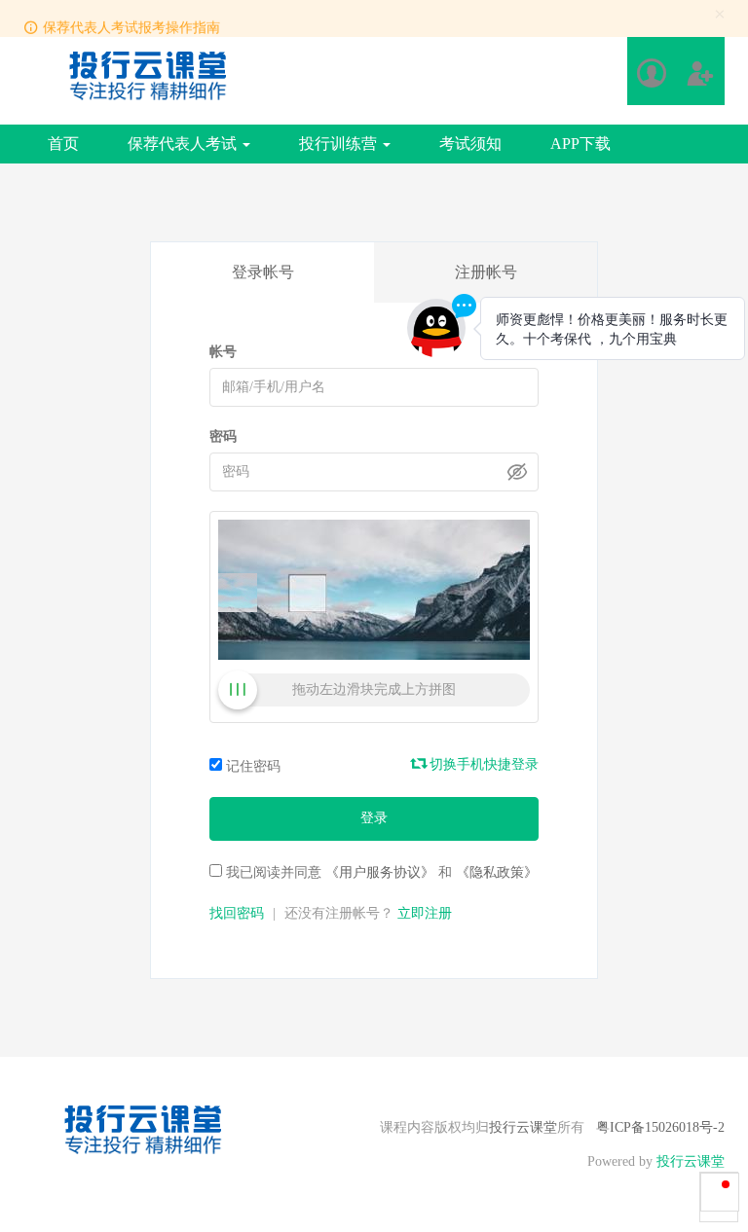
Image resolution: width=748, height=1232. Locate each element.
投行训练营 (340, 143)
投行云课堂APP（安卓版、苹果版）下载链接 (188, 30)
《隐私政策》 (497, 872)
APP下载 (580, 143)
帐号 (223, 351)
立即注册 (424, 913)
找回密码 (236, 913)
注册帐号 (486, 272)
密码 (223, 436)
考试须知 (470, 143)
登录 (374, 818)
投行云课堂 (523, 1127)
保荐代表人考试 (184, 143)
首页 (63, 143)
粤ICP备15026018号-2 (660, 1127)
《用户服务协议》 (379, 872)
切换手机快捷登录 (482, 764)
